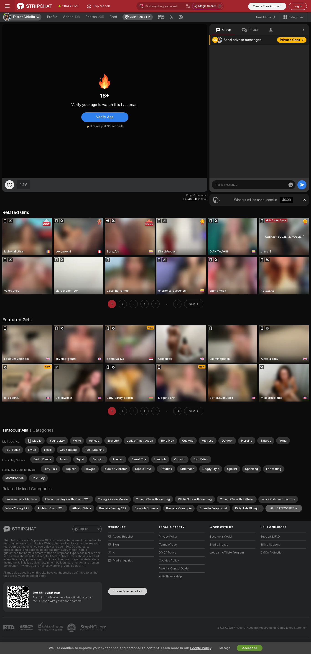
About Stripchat (123, 536)
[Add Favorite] (9, 184)
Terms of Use (168, 544)
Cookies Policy (169, 560)
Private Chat (290, 40)
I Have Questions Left (127, 591)
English (83, 528)
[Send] (301, 184)
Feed (113, 17)
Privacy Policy (168, 536)
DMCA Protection (271, 552)
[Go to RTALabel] (9, 628)
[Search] (188, 6)
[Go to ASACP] (26, 627)
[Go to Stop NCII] (93, 628)
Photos (94, 17)
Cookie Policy (200, 648)
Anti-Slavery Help (170, 576)
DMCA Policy (167, 552)
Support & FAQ (270, 536)
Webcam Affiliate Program (227, 552)
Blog (116, 544)
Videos (71, 17)
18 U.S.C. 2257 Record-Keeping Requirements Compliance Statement (262, 627)
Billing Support (270, 544)
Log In (298, 6)
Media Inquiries (123, 560)
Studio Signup (219, 544)
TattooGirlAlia (15, 430)
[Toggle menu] (7, 6)
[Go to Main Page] (34, 6)
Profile (52, 17)
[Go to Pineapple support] (72, 627)
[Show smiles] (290, 185)
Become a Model (221, 536)
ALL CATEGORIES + (283, 508)
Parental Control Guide (174, 568)
